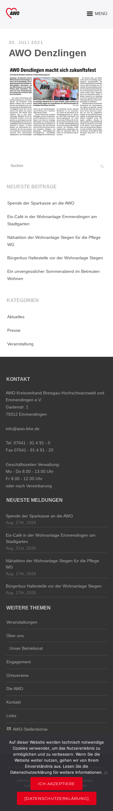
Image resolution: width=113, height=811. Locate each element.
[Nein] (105, 773)
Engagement (18, 661)
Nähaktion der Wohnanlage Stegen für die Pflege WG (54, 241)
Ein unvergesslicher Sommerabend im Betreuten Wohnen (53, 275)
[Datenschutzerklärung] (56, 798)
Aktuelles (15, 316)
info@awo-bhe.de (22, 428)
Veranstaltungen (21, 622)
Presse (13, 330)
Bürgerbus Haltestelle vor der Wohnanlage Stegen (55, 257)
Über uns (15, 635)
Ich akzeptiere (56, 783)
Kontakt (13, 702)
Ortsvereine (17, 675)
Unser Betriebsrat (26, 648)
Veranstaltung (20, 343)
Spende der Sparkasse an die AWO (40, 203)
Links (11, 715)
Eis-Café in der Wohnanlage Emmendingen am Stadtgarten (52, 220)
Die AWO (14, 688)
